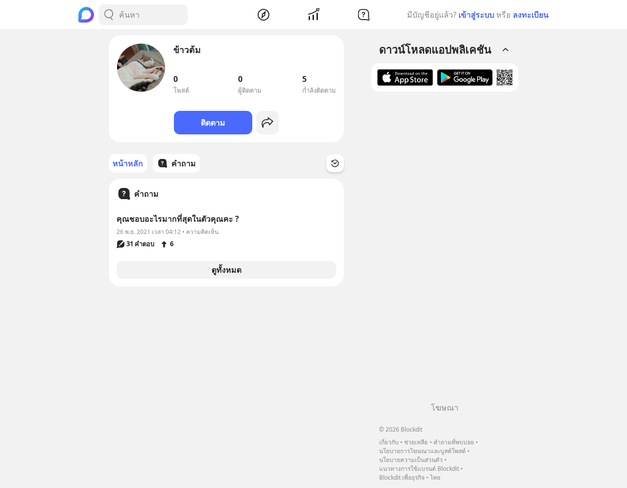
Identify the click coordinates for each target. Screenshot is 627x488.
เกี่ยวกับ (389, 442)
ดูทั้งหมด (226, 269)
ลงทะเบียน (531, 14)
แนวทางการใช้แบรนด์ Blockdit (419, 468)
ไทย (435, 477)
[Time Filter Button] (335, 163)
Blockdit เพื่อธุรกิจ (402, 477)
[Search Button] (108, 14)
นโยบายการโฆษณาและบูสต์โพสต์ (422, 451)
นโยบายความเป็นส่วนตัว (411, 460)
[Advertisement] (444, 250)
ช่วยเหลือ (416, 442)
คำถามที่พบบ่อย (454, 442)
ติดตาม (213, 122)
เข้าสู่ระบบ (476, 14)
